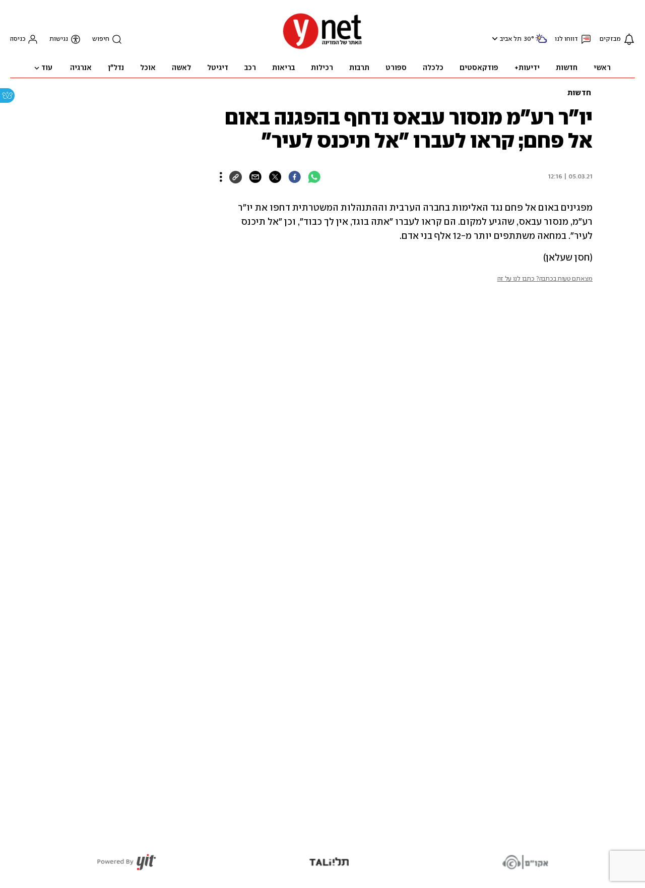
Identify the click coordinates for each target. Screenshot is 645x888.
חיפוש (100, 39)
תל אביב (511, 39)
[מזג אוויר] (541, 42)
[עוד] (221, 177)
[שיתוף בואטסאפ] (314, 177)
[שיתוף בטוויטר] (275, 177)
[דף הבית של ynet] (322, 48)
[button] (493, 38)
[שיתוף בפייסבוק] (294, 177)
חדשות (579, 93)
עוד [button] (46, 68)
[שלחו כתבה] (255, 177)
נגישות (58, 39)
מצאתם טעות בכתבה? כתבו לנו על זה (545, 279)
